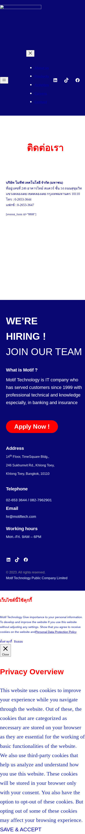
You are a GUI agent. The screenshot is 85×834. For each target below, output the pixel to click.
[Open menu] (4, 80)
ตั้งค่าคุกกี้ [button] (6, 641)
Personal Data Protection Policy (56, 631)
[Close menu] (30, 53)
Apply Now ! (32, 426)
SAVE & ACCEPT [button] (20, 829)
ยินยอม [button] (18, 641)
